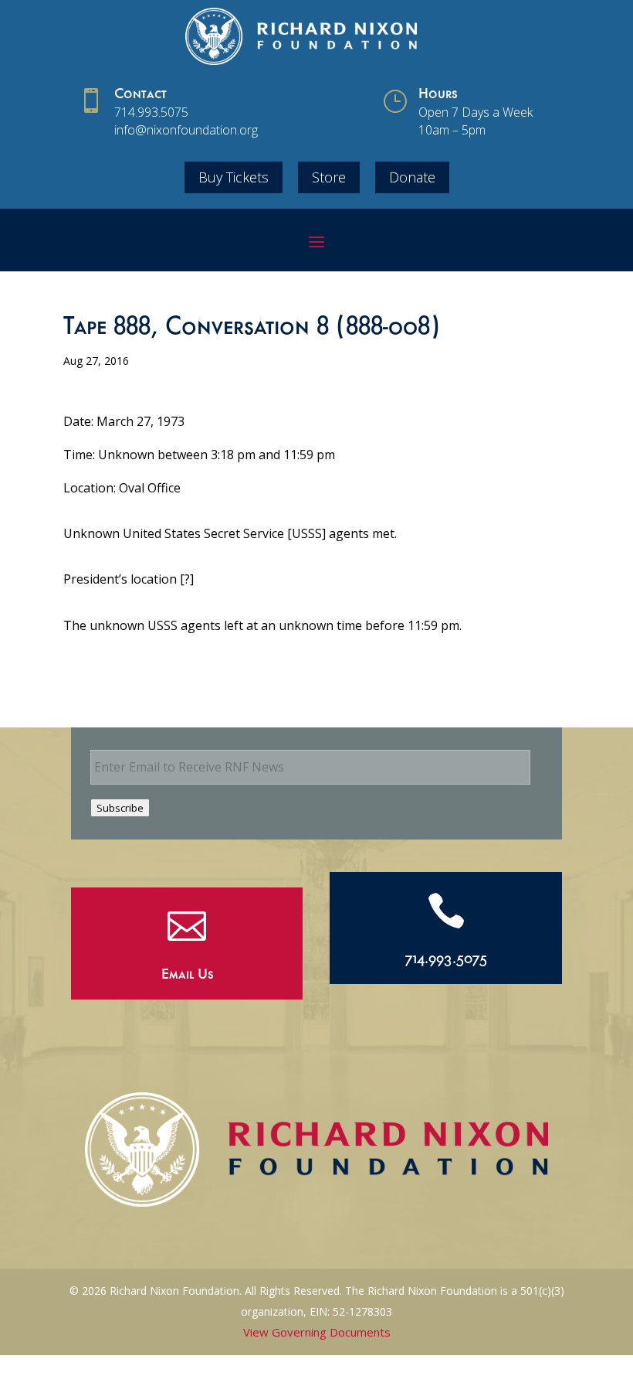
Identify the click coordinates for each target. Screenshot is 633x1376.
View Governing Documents (317, 1332)
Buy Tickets (233, 177)
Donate (412, 177)
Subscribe (120, 808)
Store (329, 177)
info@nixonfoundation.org (186, 129)
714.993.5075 (151, 112)
